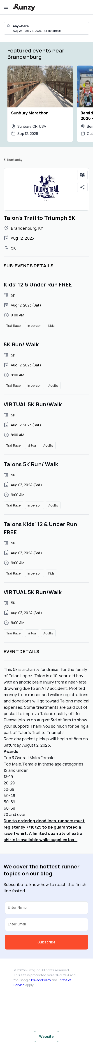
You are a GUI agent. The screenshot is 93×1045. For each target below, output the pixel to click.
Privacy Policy (41, 980)
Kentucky (15, 159)
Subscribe (46, 942)
